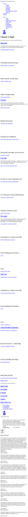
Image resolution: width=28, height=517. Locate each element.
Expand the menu (10, 1)
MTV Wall (8, 22)
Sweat (2, 255)
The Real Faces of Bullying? (7, 123)
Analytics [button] (3, 472)
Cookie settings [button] (6, 427)
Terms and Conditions (8, 408)
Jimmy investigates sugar (6, 81)
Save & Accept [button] (4, 515)
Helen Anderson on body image (7, 65)
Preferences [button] (3, 489)
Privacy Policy (6, 405)
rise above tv (8, 25)
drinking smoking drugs (11, 20)
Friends (7, 6)
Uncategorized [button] (4, 508)
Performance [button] (3, 480)
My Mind (8, 9)
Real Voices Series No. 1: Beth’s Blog (9, 330)
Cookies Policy (6, 406)
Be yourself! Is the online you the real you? (10, 139)
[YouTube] (4, 33)
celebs (7, 19)
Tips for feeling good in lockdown (8, 239)
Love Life (8, 7)
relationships (8, 24)
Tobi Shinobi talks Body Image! (7, 49)
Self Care (8, 12)
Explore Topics (4, 380)
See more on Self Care (5, 324)
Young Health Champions (11, 11)
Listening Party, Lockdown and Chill (8, 223)
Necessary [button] (3, 450)
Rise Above (3, 1)
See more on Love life (5, 213)
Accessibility (6, 407)
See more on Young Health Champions (9, 378)
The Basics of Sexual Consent (7, 197)
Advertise (5, 13)
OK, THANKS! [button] (16, 427)
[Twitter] (4, 31)
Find (4, 17)
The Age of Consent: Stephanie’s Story (9, 165)
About (4, 14)
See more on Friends (5, 155)
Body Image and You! (5, 362)
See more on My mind (5, 271)
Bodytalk (8, 8)
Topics (4, 3)
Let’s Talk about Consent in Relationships (9, 181)
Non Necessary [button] (4, 461)
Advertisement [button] (4, 498)
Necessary (4, 451)
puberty (7, 23)
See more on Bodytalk (5, 97)
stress (7, 28)
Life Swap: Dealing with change (7, 346)
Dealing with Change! (5, 107)
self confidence (9, 26)
